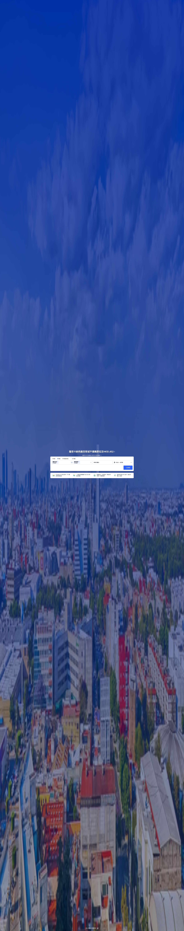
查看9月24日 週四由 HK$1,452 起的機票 (91, 455)
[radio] (53, 459)
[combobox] (59, 462)
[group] (61, 462)
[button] (153, 2)
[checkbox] (73, 459)
